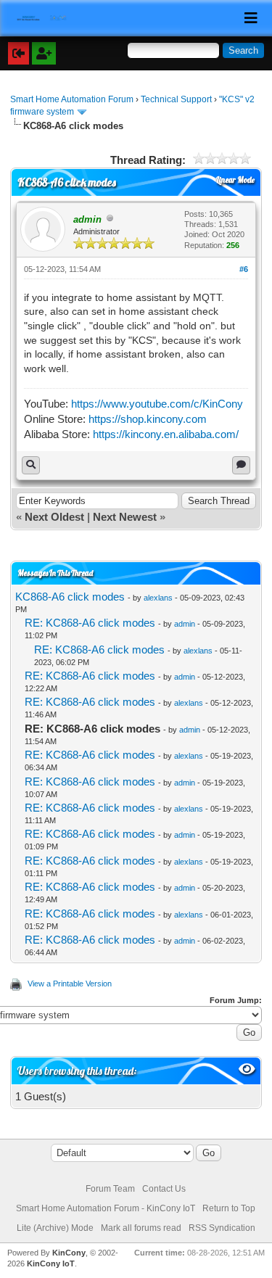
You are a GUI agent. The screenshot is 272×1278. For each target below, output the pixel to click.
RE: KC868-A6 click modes (90, 623)
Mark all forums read (141, 1228)
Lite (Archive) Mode (55, 1228)
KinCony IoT (51, 1263)
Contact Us (164, 1189)
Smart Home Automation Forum (71, 99)
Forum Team (110, 1189)
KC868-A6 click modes (70, 596)
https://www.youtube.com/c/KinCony (157, 403)
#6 (243, 269)
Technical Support (176, 99)
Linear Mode (235, 180)
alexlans (158, 597)
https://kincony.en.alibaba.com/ (166, 434)
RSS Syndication (222, 1228)
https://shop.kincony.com (147, 419)
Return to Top (228, 1208)
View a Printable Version (70, 983)
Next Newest (125, 517)
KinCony (69, 1252)
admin (184, 623)
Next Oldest (54, 517)
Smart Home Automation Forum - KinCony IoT (105, 1208)
